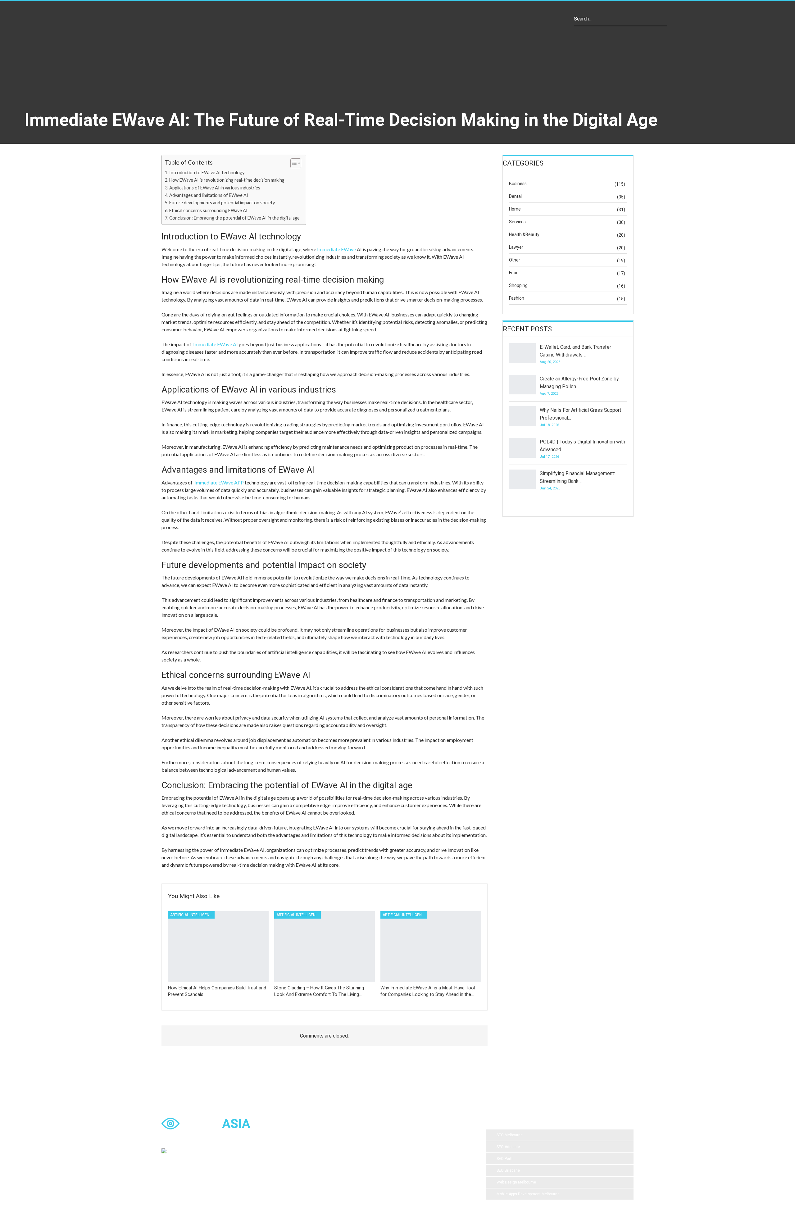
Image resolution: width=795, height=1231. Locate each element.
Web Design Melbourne (516, 1182)
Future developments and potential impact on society (222, 202)
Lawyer (516, 247)
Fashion (516, 298)
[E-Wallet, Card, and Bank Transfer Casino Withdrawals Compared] (522, 353)
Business (518, 183)
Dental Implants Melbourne (352, 1148)
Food (514, 272)
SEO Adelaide (508, 1147)
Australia (445, 1148)
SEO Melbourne (510, 1135)
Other (514, 259)
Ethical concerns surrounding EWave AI (208, 210)
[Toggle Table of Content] (293, 163)
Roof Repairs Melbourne (349, 1185)
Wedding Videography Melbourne (357, 1160)
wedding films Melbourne (406, 1148)
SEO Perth (505, 1158)
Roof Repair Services (347, 1173)
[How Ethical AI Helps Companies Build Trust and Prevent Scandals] (218, 946)
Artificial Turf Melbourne (349, 1135)
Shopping (518, 285)
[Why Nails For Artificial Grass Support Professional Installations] (522, 416)
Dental (515, 196)
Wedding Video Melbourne (401, 1135)
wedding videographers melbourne (425, 1160)
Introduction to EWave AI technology (206, 172)
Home (515, 209)
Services (517, 221)
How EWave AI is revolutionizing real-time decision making (226, 180)
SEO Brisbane (508, 1170)
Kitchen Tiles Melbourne (395, 1173)
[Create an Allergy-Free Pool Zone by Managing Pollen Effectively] (522, 385)
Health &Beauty (524, 234)
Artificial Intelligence (192, 915)
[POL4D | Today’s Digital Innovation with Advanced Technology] (522, 448)
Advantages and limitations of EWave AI (208, 195)
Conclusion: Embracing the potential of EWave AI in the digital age (234, 217)
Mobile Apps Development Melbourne (528, 1194)
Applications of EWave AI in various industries (214, 187)
